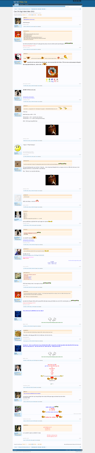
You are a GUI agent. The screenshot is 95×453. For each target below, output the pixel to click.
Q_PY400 (24, 156)
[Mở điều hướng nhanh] (80, 447)
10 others (35, 440)
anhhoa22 (16, 113)
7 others (36, 156)
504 (38, 444)
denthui (15, 280)
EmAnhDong (17, 97)
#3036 (80, 358)
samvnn (16, 202)
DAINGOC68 (28, 26)
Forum (16, 4)
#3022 (80, 47)
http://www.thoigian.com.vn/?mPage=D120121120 (33, 255)
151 (30, 444)
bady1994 (16, 433)
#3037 (80, 385)
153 (33, 444)
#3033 (80, 304)
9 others (37, 306)
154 (35, 444)
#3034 (80, 324)
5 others (38, 85)
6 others (37, 49)
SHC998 (24, 306)
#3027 (80, 188)
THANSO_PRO (17, 413)
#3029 (80, 223)
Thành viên (21, 4)
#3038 (80, 399)
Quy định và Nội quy (79, 451)
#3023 (80, 83)
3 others (37, 26)
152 (32, 444)
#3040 (80, 438)
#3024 (80, 99)
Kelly (24, 387)
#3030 (80, 242)
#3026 (80, 154)
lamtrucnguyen (17, 61)
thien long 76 (17, 39)
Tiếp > (41, 444)
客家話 (15, 318)
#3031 (80, 266)
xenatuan (16, 25)
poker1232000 (33, 140)
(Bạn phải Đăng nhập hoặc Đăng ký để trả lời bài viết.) (72, 444)
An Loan (16, 256)
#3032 (80, 285)
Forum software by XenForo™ (22, 451)
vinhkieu (24, 26)
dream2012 (16, 219)
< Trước (23, 444)
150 (29, 444)
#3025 (80, 138)
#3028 (80, 205)
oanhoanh (32, 26)
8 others (37, 326)
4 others (38, 101)
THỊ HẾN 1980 (25, 85)
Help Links (26, 4)
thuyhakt (16, 152)
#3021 (80, 24)
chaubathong (17, 372)
